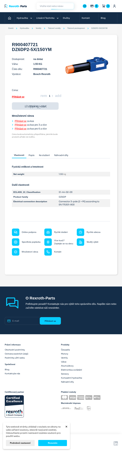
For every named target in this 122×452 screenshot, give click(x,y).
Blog (103, 18)
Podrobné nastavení (20, 443)
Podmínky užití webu (15, 358)
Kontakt (86, 18)
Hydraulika (22, 18)
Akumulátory (67, 366)
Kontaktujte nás (12, 373)
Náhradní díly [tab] (61, 155)
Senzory (65, 374)
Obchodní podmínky (15, 350)
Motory (64, 354)
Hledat (70, 6)
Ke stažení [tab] (44, 155)
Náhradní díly (67, 382)
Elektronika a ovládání (71, 370)
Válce (63, 362)
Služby (66, 18)
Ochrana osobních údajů (16, 354)
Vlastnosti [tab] (19, 155)
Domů (10, 18)
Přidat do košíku (36, 106)
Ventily (64, 358)
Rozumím (52, 443)
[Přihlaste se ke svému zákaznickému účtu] (114, 6)
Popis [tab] (32, 155)
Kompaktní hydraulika (71, 378)
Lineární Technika (45, 18)
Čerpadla (65, 350)
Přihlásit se (18, 97)
